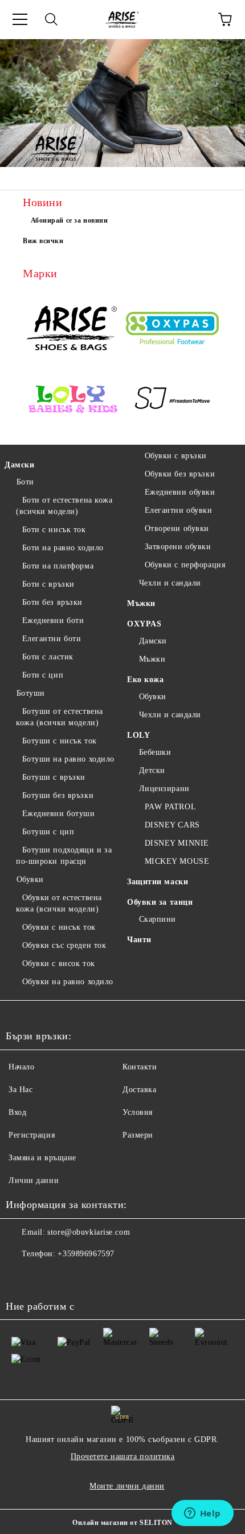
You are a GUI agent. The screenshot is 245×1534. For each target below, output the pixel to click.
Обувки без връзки (180, 474)
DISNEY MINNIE (177, 843)
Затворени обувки (178, 546)
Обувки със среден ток (64, 945)
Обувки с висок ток (58, 963)
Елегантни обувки (179, 510)
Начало (21, 1067)
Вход (17, 1112)
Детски (152, 770)
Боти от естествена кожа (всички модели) (64, 506)
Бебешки (155, 752)
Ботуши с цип (48, 831)
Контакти (139, 1067)
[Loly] (72, 400)
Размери (137, 1135)
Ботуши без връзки (57, 795)
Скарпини (157, 919)
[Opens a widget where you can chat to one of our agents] (202, 1514)
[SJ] (172, 400)
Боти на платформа (57, 566)
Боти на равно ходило (63, 548)
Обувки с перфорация (185, 565)
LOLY (138, 735)
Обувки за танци (160, 902)
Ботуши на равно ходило (68, 759)
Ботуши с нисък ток (59, 741)
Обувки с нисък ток (59, 927)
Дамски (19, 465)
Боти (25, 482)
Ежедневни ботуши (58, 813)
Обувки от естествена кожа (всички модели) (59, 903)
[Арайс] (72, 329)
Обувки (30, 879)
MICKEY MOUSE (177, 861)
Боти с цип (42, 675)
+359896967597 (86, 1253)
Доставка (139, 1089)
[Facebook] (20, 1277)
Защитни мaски (157, 881)
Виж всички (43, 241)
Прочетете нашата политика (123, 1456)
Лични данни (34, 1180)
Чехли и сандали (170, 583)
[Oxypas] (172, 330)
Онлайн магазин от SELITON (122, 1523)
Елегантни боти (51, 638)
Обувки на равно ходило (67, 981)
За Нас (20, 1089)
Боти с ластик (48, 657)
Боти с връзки (48, 584)
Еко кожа (145, 679)
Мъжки (141, 603)
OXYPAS (144, 624)
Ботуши (31, 693)
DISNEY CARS (172, 825)
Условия (137, 1112)
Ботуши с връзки (53, 777)
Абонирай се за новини (69, 220)
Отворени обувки (177, 528)
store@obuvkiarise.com (88, 1232)
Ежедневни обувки (180, 492)
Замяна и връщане (42, 1157)
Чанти (139, 939)
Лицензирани (164, 788)
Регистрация (32, 1135)
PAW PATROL (170, 806)
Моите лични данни (127, 1486)
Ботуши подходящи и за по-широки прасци (64, 856)
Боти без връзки (52, 602)
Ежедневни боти (53, 620)
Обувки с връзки (176, 456)
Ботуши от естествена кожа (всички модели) (59, 717)
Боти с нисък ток (54, 529)
